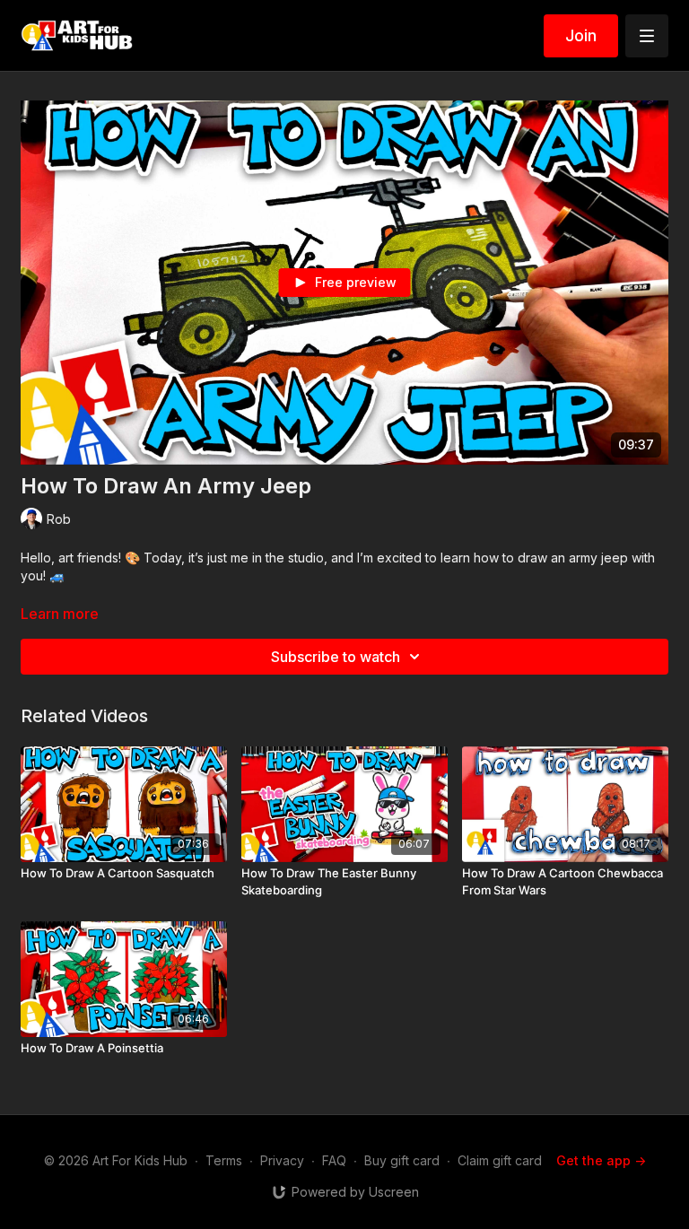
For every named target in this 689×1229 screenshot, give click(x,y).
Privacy (282, 1160)
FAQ (334, 1160)
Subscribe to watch (335, 657)
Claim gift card (500, 1160)
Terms (223, 1160)
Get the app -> (601, 1160)
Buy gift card (402, 1160)
